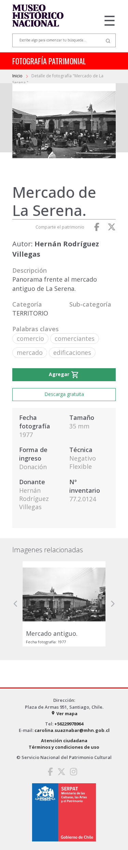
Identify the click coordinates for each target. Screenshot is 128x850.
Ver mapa (64, 713)
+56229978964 (68, 724)
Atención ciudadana (64, 740)
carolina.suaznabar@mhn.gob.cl (72, 730)
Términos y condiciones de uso (64, 747)
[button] (15, 603)
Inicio (18, 76)
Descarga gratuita (64, 394)
